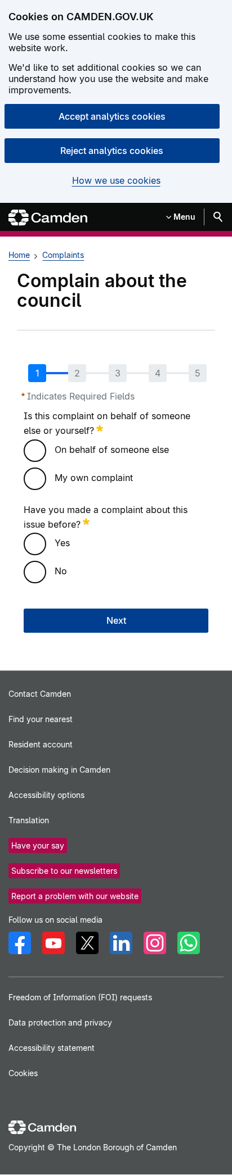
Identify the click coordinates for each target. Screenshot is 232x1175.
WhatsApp (188, 943)
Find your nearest (40, 719)
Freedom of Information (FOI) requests (80, 997)
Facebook (19, 943)
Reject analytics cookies (111, 150)
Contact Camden (39, 693)
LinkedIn (121, 943)
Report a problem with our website (75, 896)
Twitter (87, 943)
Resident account (40, 744)
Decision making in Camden (59, 769)
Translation (28, 820)
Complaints (63, 255)
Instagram (155, 943)
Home (19, 255)
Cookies (23, 1073)
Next (116, 620)
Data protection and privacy (60, 1022)
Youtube (53, 943)
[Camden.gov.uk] (47, 218)
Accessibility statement (51, 1047)
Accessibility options (46, 795)
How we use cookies (116, 180)
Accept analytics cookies (112, 116)
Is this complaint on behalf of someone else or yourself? (107, 423)
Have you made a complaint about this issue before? (106, 517)
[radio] (35, 450)
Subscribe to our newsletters (64, 870)
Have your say (37, 845)
